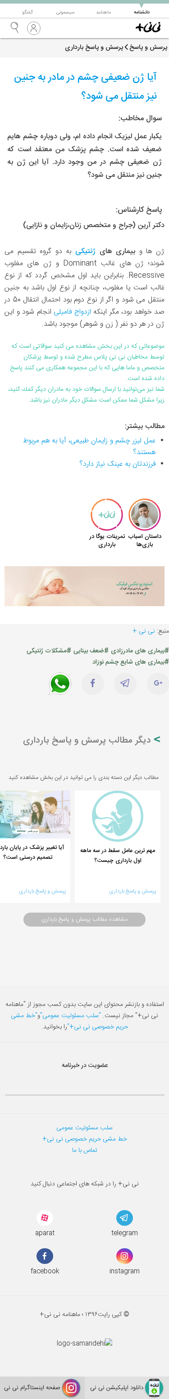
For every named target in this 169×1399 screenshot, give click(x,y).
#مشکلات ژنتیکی (49, 651)
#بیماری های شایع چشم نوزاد (130, 662)
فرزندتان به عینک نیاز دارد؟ (117, 464)
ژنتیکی (85, 251)
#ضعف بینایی (91, 651)
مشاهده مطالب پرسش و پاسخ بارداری (84, 919)
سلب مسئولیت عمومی (84, 1128)
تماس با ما (84, 1150)
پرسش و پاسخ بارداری (132, 891)
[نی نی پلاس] (148, 28)
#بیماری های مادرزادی (140, 651)
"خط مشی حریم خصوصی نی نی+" (69, 1021)
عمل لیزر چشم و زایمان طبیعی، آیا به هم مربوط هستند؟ (89, 447)
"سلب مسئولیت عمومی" (70, 1015)
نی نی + (143, 631)
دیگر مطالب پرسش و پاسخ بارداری (88, 741)
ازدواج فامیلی (72, 312)
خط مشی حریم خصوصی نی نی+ (84, 1139)
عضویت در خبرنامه (85, 1065)
